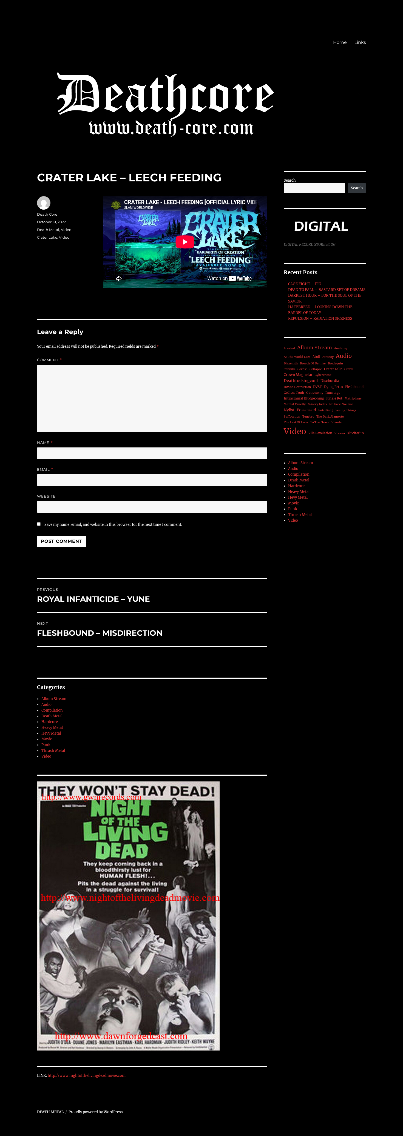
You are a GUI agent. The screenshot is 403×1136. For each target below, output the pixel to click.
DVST (317, 387)
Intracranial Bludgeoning (304, 398)
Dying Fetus (333, 387)
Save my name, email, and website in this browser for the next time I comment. (113, 524)
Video (66, 229)
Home (340, 42)
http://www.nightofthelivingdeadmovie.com (87, 1075)
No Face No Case (341, 404)
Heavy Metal (52, 727)
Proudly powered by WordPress (96, 1112)
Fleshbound (354, 387)
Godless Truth (294, 393)
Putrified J (325, 410)
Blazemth (291, 363)
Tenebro (308, 416)
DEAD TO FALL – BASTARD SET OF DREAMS (326, 289)
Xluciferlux (355, 433)
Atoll (316, 357)
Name (45, 442)
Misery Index (317, 404)
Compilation (52, 710)
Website (46, 496)
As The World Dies (297, 357)
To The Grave (319, 422)
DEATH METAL (50, 1112)
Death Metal (48, 229)
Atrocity (328, 357)
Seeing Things (346, 410)
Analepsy (340, 348)
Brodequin (335, 363)
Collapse (316, 369)
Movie (46, 739)
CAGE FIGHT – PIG (304, 284)
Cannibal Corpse (295, 369)
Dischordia (329, 381)
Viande (336, 422)
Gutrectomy (314, 393)
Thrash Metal (53, 750)
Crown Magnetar (298, 375)
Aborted (289, 348)
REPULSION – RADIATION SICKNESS (320, 318)
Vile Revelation (320, 433)
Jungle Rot (334, 398)
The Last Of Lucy (296, 422)
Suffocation (292, 416)
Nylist (289, 410)
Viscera (339, 433)
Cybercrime (323, 375)
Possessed (306, 409)
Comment (49, 360)
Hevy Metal (51, 733)
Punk (45, 745)
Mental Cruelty (295, 404)
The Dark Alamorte (330, 416)
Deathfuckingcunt (301, 380)
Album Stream (53, 699)
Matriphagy (353, 398)
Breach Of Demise (313, 363)
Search (290, 180)
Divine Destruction (297, 387)
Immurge (332, 392)
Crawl (348, 369)
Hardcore (49, 722)
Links (360, 42)
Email (45, 469)
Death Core (47, 214)
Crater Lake (47, 237)
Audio (46, 704)
